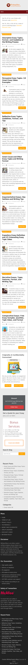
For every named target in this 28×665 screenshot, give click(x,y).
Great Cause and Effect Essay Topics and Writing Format (12, 158)
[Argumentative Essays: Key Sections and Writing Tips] (4, 208)
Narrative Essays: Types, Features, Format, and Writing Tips (12, 279)
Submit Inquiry (18, 385)
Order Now (8, 385)
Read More (22, 69)
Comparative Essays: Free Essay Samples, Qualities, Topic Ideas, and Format (13, 317)
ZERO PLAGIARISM (7, 529)
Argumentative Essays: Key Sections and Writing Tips (13, 197)
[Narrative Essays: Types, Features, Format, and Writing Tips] (4, 291)
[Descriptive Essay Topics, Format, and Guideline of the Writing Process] (4, 50)
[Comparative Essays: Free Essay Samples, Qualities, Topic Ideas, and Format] (4, 329)
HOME (3, 517)
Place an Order (14, 443)
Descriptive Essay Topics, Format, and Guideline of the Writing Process (12, 39)
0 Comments (11, 46)
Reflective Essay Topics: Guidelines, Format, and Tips (12, 118)
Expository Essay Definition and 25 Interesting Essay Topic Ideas (13, 237)
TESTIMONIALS (6, 525)
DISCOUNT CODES (7, 532)
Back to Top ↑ (14, 663)
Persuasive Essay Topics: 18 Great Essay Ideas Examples (14, 80)
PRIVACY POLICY (6, 522)
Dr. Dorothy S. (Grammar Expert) (12, 44)
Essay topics (7, 507)
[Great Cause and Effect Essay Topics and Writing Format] (4, 170)
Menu (2, 11)
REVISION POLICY (7, 534)
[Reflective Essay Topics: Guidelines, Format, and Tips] (4, 130)
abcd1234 (14, 20)
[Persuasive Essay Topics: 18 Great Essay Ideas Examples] (4, 90)
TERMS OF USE (6, 520)
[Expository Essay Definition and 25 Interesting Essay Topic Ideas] (4, 248)
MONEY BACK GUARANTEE (9, 527)
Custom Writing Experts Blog (10, 659)
